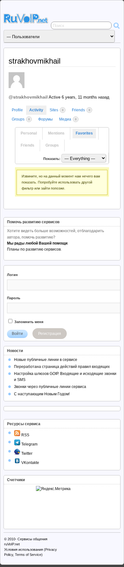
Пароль (13, 298)
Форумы (45, 119)
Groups (21, 119)
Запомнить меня (28, 322)
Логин (12, 275)
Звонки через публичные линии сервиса (50, 386)
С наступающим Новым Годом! (42, 394)
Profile (17, 110)
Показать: (51, 159)
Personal (29, 133)
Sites (56, 110)
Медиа (67, 119)
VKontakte (29, 462)
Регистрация (49, 333)
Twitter (26, 453)
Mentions (56, 133)
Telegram (29, 444)
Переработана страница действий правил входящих (62, 366)
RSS (24, 435)
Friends (81, 110)
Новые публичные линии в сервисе (45, 359)
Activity (36, 110)
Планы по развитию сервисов (34, 249)
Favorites (84, 133)
